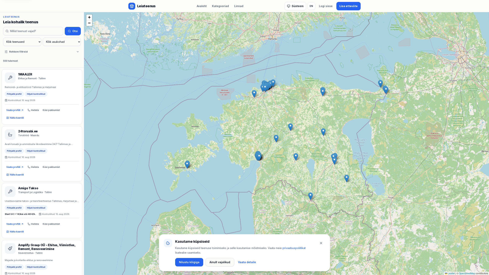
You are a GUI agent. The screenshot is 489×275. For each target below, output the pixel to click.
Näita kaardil (17, 117)
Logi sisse (326, 6)
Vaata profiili (13, 110)
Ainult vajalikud (220, 262)
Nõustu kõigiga (189, 262)
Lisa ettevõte (348, 6)
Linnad (238, 6)
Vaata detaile (247, 262)
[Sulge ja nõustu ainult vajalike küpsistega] (321, 243)
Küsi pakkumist (51, 110)
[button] (310, 196)
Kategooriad (220, 6)
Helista (35, 110)
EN (311, 6)
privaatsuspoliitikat (294, 248)
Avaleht (202, 6)
